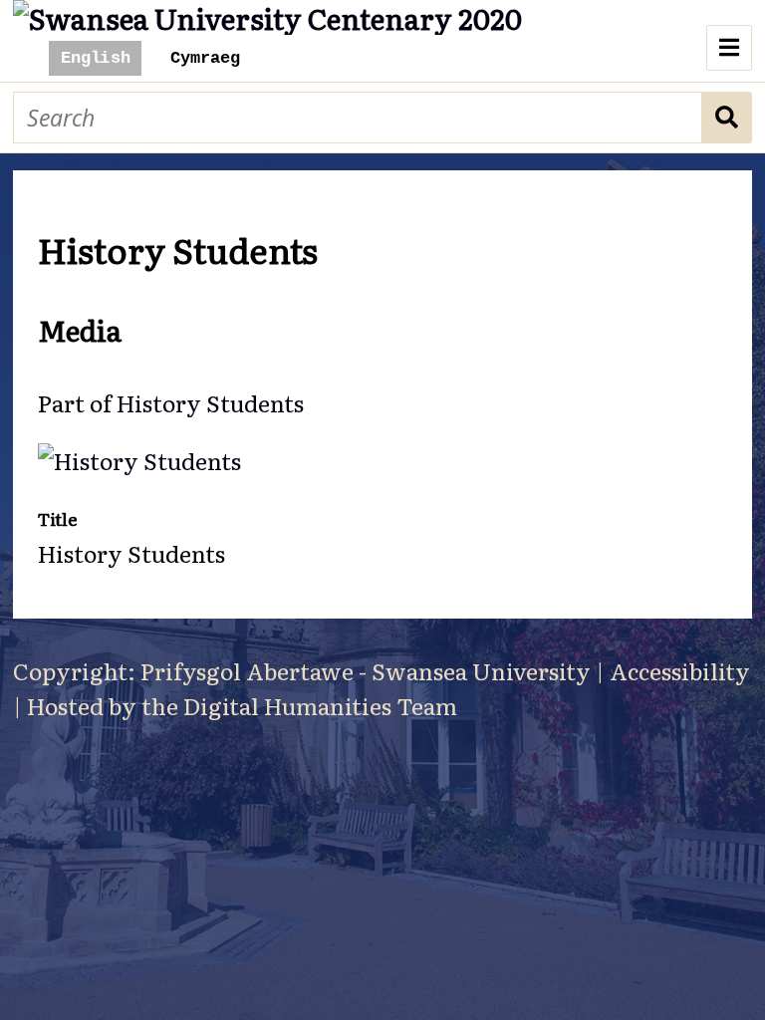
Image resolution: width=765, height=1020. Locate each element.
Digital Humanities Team (320, 705)
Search (727, 118)
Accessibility (680, 670)
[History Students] (139, 460)
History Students (210, 402)
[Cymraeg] (204, 58)
